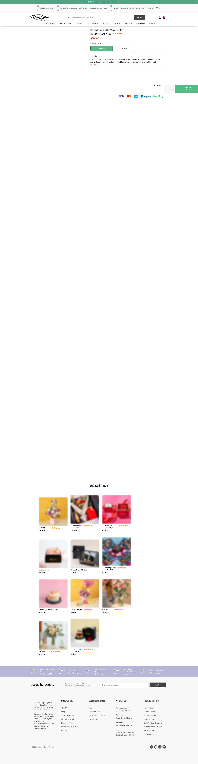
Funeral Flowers (150, 712)
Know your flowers (68, 727)
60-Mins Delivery (49, 23)
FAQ (143, 8)
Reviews (64, 730)
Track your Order (95, 712)
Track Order (150, 8)
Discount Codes (67, 723)
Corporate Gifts (149, 734)
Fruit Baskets (148, 708)
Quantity (157, 86)
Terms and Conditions (97, 715)
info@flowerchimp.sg (124, 718)
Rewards (152, 23)
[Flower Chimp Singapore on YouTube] (155, 747)
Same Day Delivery (66, 23)
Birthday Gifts (149, 730)
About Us (64, 708)
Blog (63, 712)
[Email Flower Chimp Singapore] (164, 747)
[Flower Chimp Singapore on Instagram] (160, 747)
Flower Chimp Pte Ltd (46, 747)
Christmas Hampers (151, 719)
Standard (101, 48)
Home (92, 30)
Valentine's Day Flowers (153, 727)
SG (160, 8)
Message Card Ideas (68, 719)
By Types (105, 23)
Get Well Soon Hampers (153, 723)
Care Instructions (67, 715)
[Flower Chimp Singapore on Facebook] (151, 747)
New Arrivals (140, 23)
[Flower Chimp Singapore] (48, 17)
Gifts (116, 23)
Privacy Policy (94, 719)
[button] (117, 33)
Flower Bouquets (150, 715)
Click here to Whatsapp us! (120, 8)
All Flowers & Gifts (102, 30)
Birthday (79, 23)
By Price (127, 23)
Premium (124, 48)
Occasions (92, 23)
